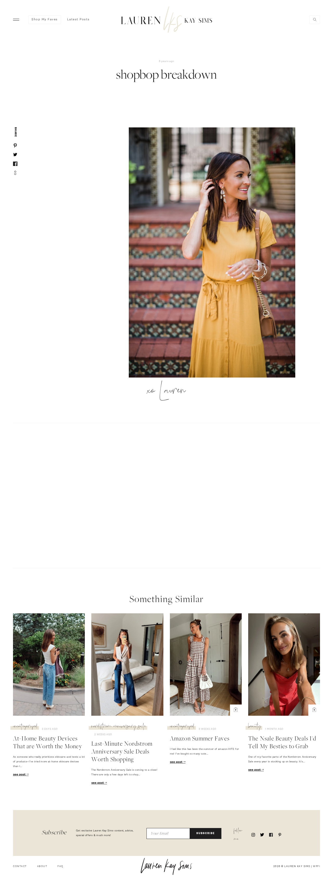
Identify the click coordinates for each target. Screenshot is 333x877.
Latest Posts (78, 19)
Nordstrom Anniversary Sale (118, 727)
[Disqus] (166, 495)
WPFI (316, 866)
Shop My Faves (44, 19)
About (42, 866)
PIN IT (214, 253)
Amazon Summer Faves (200, 739)
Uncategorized (25, 727)
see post (19, 774)
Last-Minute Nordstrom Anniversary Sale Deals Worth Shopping (121, 752)
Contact (20, 866)
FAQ (60, 866)
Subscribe (205, 833)
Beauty (254, 727)
